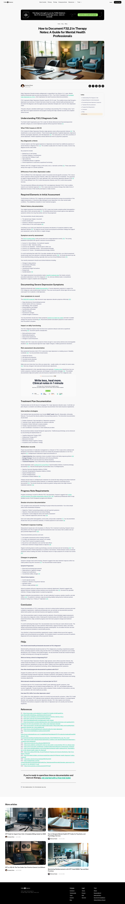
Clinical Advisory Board (99, 900)
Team (71, 895)
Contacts (72, 890)
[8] (42, 224)
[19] (47, 515)
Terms (83, 890)
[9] (32, 229)
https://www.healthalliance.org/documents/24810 (37, 730)
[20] (38, 531)
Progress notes (58, 369)
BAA (83, 895)
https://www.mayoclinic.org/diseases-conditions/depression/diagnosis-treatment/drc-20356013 (49, 746)
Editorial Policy (97, 895)
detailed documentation (41, 288)
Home (59, 23)
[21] (22, 553)
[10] (64, 238)
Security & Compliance (99, 897)
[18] (52, 496)
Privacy (83, 893)
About (95, 890)
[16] (73, 456)
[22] (37, 585)
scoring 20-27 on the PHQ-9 (41, 464)
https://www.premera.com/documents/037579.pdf (37, 766)
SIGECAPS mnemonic (29, 299)
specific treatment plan (53, 275)
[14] (22, 366)
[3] (50, 134)
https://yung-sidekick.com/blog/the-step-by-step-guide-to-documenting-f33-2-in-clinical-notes (49, 745)
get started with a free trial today (56, 778)
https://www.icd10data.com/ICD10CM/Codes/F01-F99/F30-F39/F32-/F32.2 (43, 716)
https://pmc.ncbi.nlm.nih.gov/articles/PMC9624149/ (37, 759)
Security (84, 897)
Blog (62, 23)
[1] (62, 123)
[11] (66, 257)
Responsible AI (97, 893)
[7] (41, 211)
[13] (28, 353)
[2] (71, 131)
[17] (29, 483)
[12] (70, 299)
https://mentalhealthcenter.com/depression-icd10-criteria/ (39, 720)
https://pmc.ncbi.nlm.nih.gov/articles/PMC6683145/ (37, 718)
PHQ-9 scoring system (29, 238)
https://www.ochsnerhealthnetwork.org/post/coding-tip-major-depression (43, 729)
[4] (40, 145)
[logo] (8, 2)
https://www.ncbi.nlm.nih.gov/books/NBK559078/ (37, 743)
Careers (72, 897)
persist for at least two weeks (55, 317)
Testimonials (73, 893)
